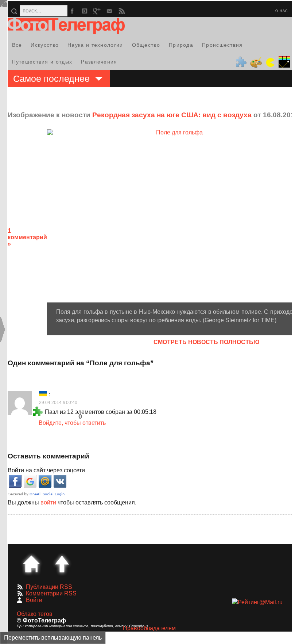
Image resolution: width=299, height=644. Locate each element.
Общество (146, 45)
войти (48, 502)
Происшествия (222, 45)
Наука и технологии (95, 45)
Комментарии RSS (51, 593)
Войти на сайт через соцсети (46, 470)
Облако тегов (35, 614)
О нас (281, 11)
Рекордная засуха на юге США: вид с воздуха (172, 115)
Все (17, 45)
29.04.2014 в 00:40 (58, 402)
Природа (181, 45)
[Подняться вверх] (62, 564)
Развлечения (99, 62)
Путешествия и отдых (42, 62)
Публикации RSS (49, 587)
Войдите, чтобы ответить (72, 423)
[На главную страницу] (31, 564)
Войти (34, 600)
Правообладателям (149, 628)
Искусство (45, 45)
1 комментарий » (27, 237)
